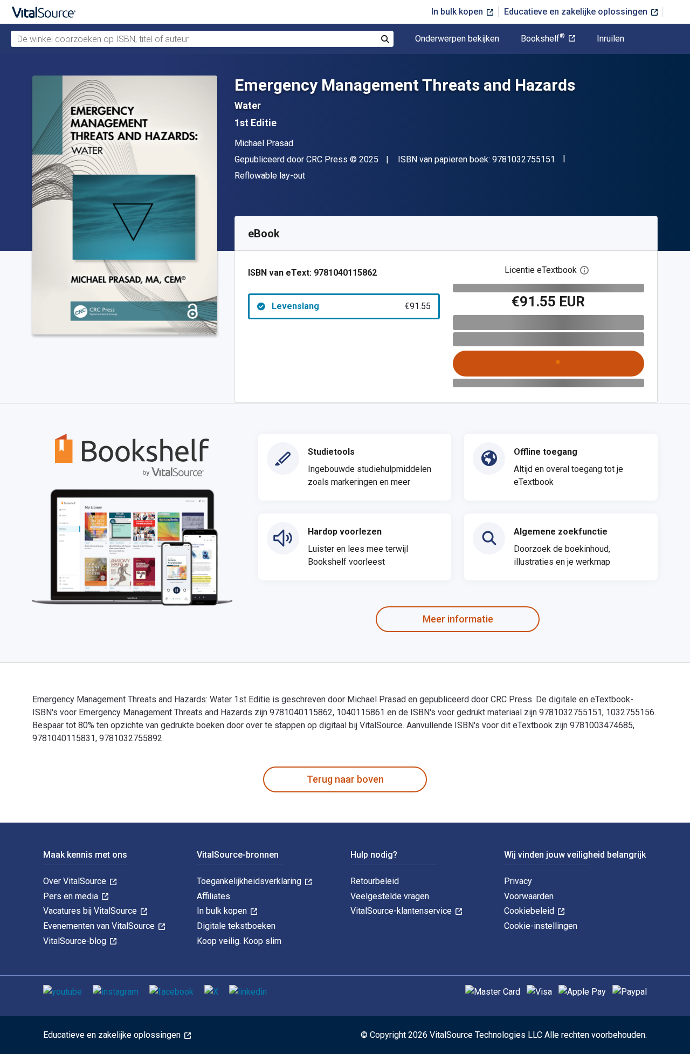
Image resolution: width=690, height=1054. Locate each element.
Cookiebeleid (530, 911)
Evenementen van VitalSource (100, 926)
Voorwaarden (529, 896)
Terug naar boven (345, 779)
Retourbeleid (374, 881)
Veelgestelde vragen (389, 896)
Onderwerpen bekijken (457, 39)
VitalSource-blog (75, 941)
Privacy (518, 881)
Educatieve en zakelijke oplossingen (577, 11)
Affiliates (213, 896)
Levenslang (351, 306)
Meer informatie (458, 619)
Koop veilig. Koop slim (239, 941)
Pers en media (71, 896)
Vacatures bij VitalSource (91, 911)
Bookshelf (543, 39)
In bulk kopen (458, 11)
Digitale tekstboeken (236, 926)
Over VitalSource (75, 881)
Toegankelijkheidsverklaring (250, 881)
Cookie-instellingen (540, 926)
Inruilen (610, 39)
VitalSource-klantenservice (402, 911)
